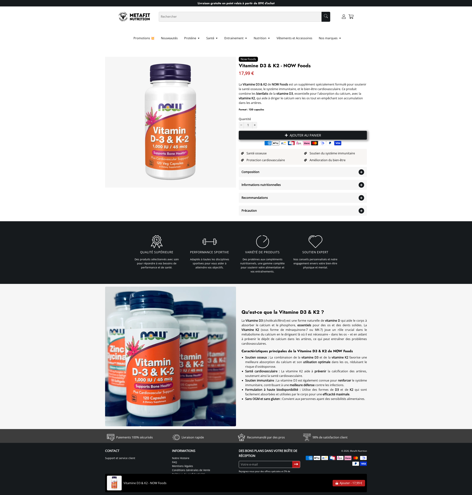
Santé (210, 38)
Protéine (190, 38)
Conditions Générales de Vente (191, 470)
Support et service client (120, 458)
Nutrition (260, 38)
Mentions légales (182, 466)
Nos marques (328, 38)
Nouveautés (169, 38)
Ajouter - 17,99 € (350, 483)
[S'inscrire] (296, 464)
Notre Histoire (180, 458)
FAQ (174, 462)
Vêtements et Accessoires (294, 38)
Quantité (245, 119)
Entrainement (234, 38)
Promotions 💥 (144, 38)
